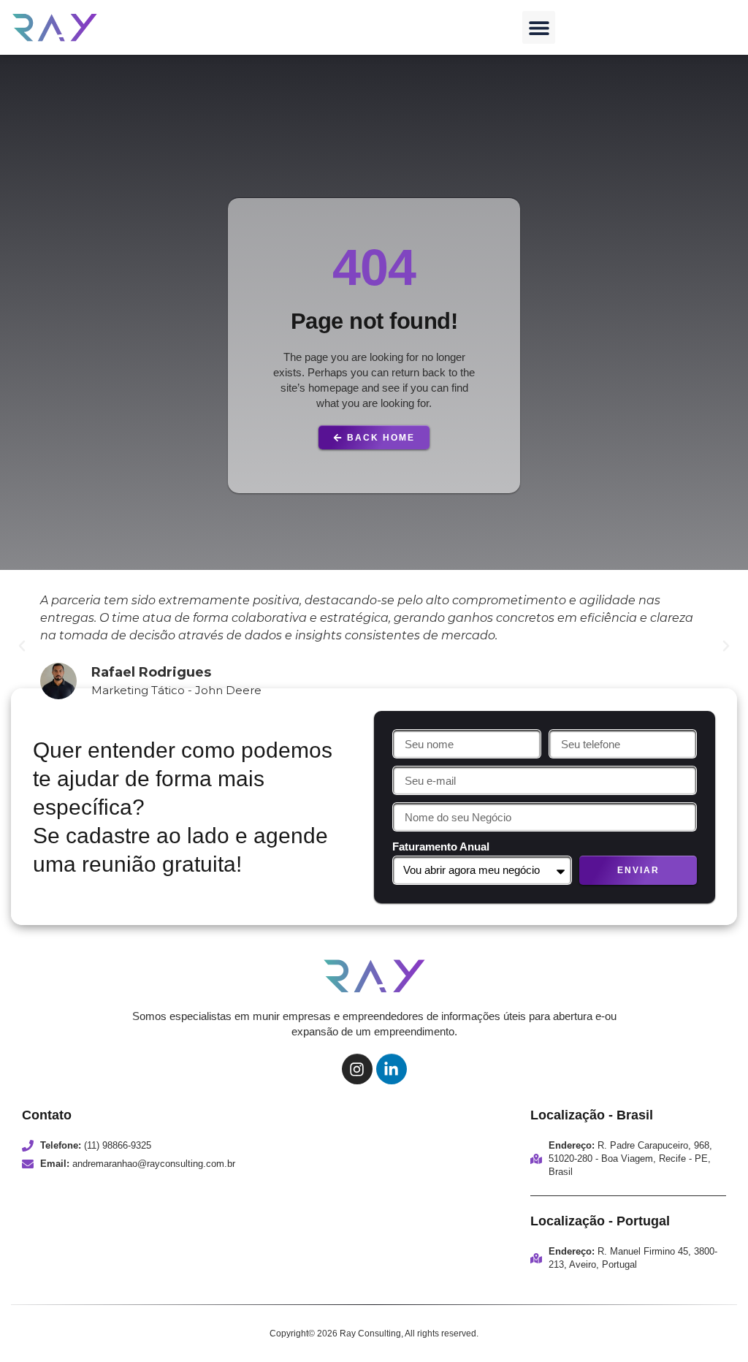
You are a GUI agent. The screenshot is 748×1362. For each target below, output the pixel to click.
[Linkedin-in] (391, 1069)
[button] (538, 27)
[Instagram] (357, 1069)
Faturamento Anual (440, 846)
